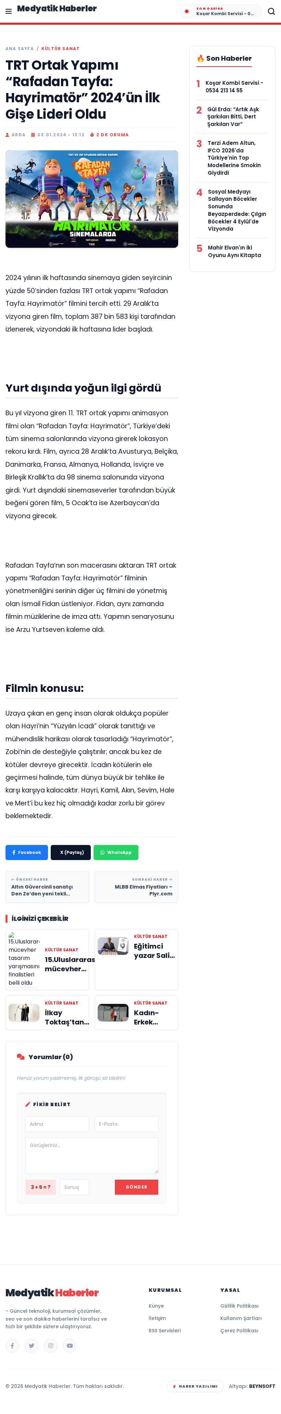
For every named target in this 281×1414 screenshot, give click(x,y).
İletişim (157, 1318)
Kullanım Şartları (241, 1318)
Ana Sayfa (19, 48)
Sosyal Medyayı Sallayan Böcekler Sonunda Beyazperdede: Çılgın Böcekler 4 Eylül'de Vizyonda (237, 210)
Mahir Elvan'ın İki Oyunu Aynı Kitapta (234, 251)
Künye (156, 1305)
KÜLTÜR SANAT (60, 48)
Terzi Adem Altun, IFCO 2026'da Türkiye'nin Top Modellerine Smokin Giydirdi (234, 157)
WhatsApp (119, 852)
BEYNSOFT (262, 1386)
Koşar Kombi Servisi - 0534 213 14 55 (234, 86)
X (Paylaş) (72, 852)
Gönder (136, 1187)
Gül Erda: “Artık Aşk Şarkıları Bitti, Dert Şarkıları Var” (233, 117)
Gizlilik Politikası (239, 1305)
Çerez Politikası (239, 1330)
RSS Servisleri (165, 1330)
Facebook (29, 852)
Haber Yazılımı (198, 1386)
